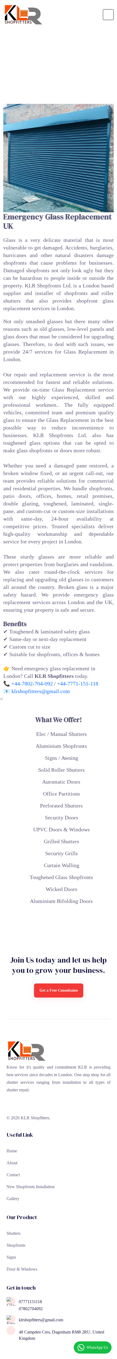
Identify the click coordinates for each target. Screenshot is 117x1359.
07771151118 (30, 1302)
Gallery (13, 1198)
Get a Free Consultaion (58, 990)
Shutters (13, 1233)
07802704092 (31, 1309)
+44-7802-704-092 (32, 684)
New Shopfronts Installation (31, 1186)
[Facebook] (21, 1105)
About (12, 1163)
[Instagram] (31, 1105)
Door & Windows (22, 1269)
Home (12, 1151)
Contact (13, 1174)
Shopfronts (16, 1245)
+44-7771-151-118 (77, 684)
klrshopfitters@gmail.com (40, 691)
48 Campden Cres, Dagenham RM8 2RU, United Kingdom (61, 1335)
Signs (11, 1257)
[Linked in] (11, 1105)
